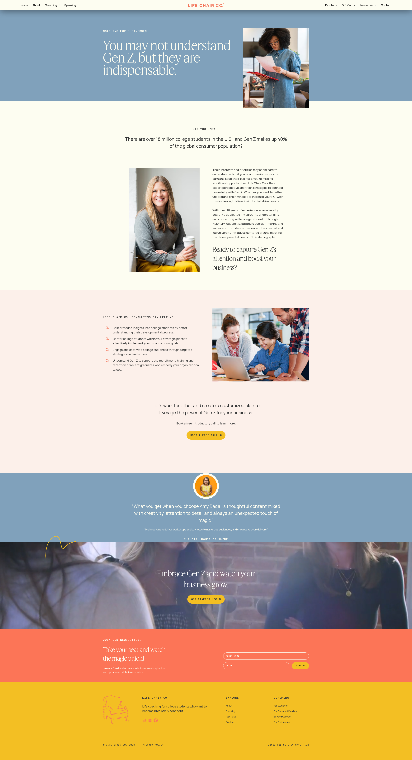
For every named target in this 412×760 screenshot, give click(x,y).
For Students (281, 705)
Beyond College (282, 716)
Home (24, 5)
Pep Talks (331, 5)
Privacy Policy (153, 745)
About (36, 5)
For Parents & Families (285, 711)
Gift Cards (348, 5)
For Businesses (282, 722)
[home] (116, 709)
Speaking (70, 5)
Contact (386, 5)
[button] (52, 5)
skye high (302, 745)
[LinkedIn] (150, 720)
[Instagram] (144, 720)
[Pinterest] (156, 720)
